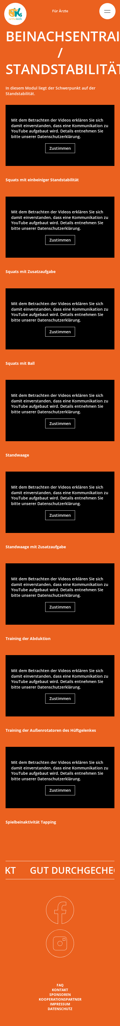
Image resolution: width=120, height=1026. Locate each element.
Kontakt (60, 990)
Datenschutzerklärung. (59, 136)
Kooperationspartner (60, 999)
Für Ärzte (60, 10)
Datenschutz (60, 1009)
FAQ (60, 985)
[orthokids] (15, 14)
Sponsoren (60, 995)
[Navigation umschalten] (107, 11)
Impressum (60, 1004)
